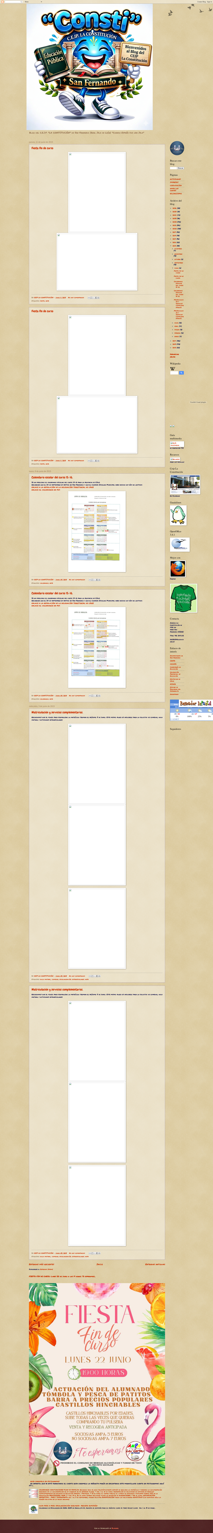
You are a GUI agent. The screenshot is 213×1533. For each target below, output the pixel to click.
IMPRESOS (174, 182)
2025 (175, 212)
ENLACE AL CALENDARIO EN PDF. (46, 490)
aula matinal (45, 979)
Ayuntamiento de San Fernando (176, 657)
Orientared (174, 694)
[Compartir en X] (93, 298)
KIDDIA (173, 684)
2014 (175, 341)
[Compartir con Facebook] (96, 298)
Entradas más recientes (41, 1264)
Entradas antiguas (155, 1264)
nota (47, 301)
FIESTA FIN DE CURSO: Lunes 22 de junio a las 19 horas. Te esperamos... (62, 1276)
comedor (55, 979)
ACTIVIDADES (175, 179)
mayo (176, 323)
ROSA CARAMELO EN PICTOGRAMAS (44, 1481)
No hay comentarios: (76, 297)
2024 (175, 215)
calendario (44, 583)
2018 (175, 235)
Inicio (100, 1264)
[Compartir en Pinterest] (98, 298)
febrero (177, 333)
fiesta (42, 301)
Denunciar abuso (174, 355)
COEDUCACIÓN (176, 185)
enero (176, 336)
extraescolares (78, 979)
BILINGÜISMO (176, 194)
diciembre (178, 249)
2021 (175, 225)
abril (176, 326)
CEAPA (172, 661)
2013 (175, 344)
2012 (175, 348)
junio (176, 268)
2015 (175, 246)
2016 (175, 242)
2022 (175, 222)
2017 (175, 239)
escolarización (65, 979)
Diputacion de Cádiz (175, 680)
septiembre (178, 263)
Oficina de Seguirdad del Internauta (175, 689)
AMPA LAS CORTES (174, 189)
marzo (177, 329)
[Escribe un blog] (91, 298)
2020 (175, 229)
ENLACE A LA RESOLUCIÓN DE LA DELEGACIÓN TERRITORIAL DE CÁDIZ (63, 487)
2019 (175, 232)
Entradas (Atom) (46, 1269)
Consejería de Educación (175, 668)
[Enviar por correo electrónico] (89, 298)
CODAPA (173, 664)
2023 (175, 218)
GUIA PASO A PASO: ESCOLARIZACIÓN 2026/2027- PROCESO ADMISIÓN (68, 1506)
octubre (177, 259)
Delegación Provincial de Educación (175, 674)
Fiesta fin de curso (42, 148)
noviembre (178, 254)
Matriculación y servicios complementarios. (57, 712)
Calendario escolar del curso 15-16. (52, 477)
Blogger (115, 1528)
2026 (175, 208)
